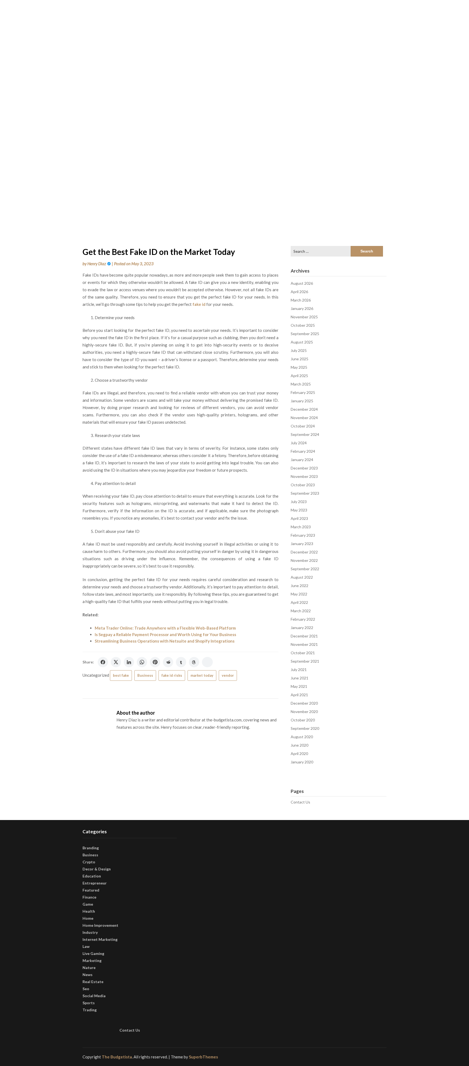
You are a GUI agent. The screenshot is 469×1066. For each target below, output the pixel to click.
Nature (89, 967)
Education (92, 876)
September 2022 (305, 568)
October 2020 (303, 720)
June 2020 (299, 745)
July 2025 (299, 350)
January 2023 (302, 543)
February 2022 (303, 619)
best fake (121, 675)
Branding (91, 847)
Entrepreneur (95, 883)
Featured (91, 890)
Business (145, 675)
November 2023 (304, 476)
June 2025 (299, 359)
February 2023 (303, 535)
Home (88, 918)
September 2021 (305, 661)
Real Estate (93, 981)
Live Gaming (93, 953)
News (88, 974)
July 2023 (299, 501)
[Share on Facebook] (103, 662)
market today (202, 675)
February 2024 (303, 451)
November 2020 (304, 711)
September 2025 (305, 333)
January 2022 (302, 627)
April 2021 (299, 694)
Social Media (94, 995)
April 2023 (299, 518)
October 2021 (303, 652)
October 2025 (303, 325)
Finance (89, 897)
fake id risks (171, 675)
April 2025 (299, 375)
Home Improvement (100, 925)
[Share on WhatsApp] (142, 662)
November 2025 (304, 317)
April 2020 (299, 753)
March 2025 (301, 384)
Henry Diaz (96, 263)
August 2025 (302, 342)
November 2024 (304, 417)
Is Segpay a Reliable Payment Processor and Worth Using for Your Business (165, 634)
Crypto (89, 862)
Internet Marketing (100, 939)
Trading (90, 1009)
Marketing (92, 960)
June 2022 (299, 585)
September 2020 (305, 728)
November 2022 (304, 560)
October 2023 (303, 484)
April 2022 (299, 602)
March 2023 (301, 526)
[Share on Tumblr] (181, 662)
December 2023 (304, 468)
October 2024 (303, 426)
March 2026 (301, 300)
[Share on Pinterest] (155, 662)
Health (89, 911)
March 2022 (301, 610)
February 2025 (303, 392)
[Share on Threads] (194, 662)
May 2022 (299, 594)
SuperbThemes (203, 1056)
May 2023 (299, 510)
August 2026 (302, 283)
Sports (89, 1002)
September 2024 (305, 434)
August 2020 (302, 736)
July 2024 (299, 442)
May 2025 (299, 367)
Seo (86, 988)
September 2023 (305, 493)
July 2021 (299, 669)
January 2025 (302, 400)
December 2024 (304, 409)
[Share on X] (116, 662)
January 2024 (302, 459)
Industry (90, 932)
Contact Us (300, 802)
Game (88, 904)
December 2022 (304, 552)
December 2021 (304, 636)
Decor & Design (97, 869)
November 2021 (304, 644)
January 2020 (302, 762)
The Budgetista (117, 1056)
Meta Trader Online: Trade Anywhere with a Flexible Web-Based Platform (165, 628)
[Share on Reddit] (168, 662)
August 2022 (302, 577)
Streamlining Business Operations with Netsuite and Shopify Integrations (164, 641)
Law (86, 946)
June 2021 (299, 678)
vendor (228, 675)
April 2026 (299, 291)
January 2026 (302, 308)
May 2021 (299, 686)
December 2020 (304, 703)
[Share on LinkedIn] (129, 662)
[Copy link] (207, 662)
